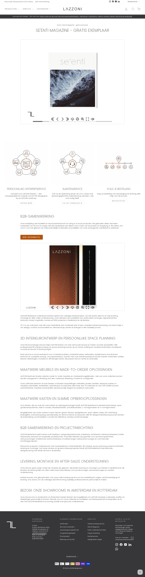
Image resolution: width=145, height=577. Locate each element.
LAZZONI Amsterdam (39, 533)
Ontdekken (43, 9)
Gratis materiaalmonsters (97, 530)
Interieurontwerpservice (96, 524)
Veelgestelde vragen (95, 539)
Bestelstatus (118, 201)
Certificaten (64, 524)
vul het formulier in (72, 203)
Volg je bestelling (94, 533)
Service (27, 9)
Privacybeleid (65, 536)
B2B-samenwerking (42, 2)
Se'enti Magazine (93, 527)
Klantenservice (93, 536)
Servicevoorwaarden (67, 527)
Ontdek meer (26, 203)
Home (59, 25)
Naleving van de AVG (67, 539)
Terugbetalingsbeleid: (67, 533)
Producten (11, 9)
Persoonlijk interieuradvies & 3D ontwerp (19, 2)
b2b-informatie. (31, 237)
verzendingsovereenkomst (69, 530)
